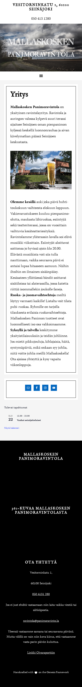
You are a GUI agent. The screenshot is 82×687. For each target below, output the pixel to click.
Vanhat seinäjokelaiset (29, 420)
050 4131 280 (41, 594)
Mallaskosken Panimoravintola (41, 47)
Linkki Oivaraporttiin (41, 653)
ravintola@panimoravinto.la (41, 621)
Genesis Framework (57, 672)
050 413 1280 (41, 19)
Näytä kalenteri (11, 428)
